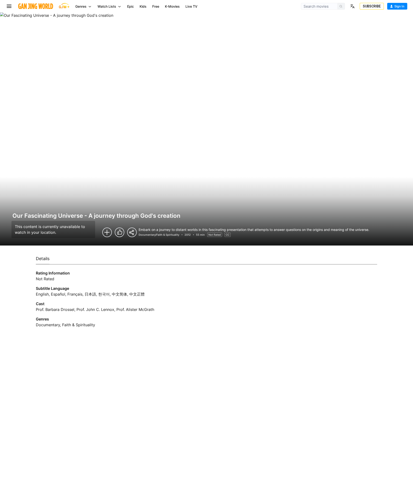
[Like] (119, 232)
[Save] (107, 232)
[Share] (132, 232)
